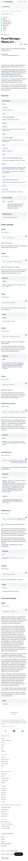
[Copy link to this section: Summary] (9, 96)
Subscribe (18, 854)
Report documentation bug (7, 824)
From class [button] (10, 217)
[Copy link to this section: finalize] (7, 603)
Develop (12, 11)
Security (3, 742)
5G (1, 768)
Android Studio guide (5, 807)
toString (5, 189)
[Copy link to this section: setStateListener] (12, 452)
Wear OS (3, 776)
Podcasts (3, 751)
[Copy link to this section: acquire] (7, 229)
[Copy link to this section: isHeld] (6, 294)
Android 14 (3, 795)
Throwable (5, 704)
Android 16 (3, 790)
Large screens (4, 773)
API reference (6, 6)
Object (8, 50)
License (7, 850)
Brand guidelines (14, 850)
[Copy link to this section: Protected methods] (17, 598)
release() (6, 85)
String (4, 185)
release (5, 137)
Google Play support (5, 826)
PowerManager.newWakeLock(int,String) (12, 76)
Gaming (3, 757)
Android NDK (4, 816)
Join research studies (5, 828)
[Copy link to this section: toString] (7, 566)
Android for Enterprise (6, 740)
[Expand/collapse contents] (9, 17)
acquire (5, 107)
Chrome (3, 839)
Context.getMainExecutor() (10, 489)
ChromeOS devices (5, 778)
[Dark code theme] (26, 236)
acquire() (6, 79)
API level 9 (7, 513)
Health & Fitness (4, 761)
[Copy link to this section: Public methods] (14, 225)
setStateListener (7, 167)
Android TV (3, 782)
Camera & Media (4, 763)
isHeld (4, 126)
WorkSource (13, 179)
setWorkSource (6, 179)
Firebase (3, 841)
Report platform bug (5, 821)
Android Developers (5, 11)
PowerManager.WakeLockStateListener (14, 168)
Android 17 (3, 788)
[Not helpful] (12, 14)
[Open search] (18, 1)
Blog (2, 749)
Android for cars (4, 780)
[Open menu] (2, 1)
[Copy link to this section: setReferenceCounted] (16, 404)
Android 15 (3, 792)
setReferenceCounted (8, 158)
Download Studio (4, 813)
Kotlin (21, 44)
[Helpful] (10, 14)
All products (4, 846)
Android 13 (3, 797)
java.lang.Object (4, 54)
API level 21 (7, 331)
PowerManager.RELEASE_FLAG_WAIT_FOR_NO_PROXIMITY (13, 365)
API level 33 (7, 455)
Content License (14, 721)
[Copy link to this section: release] (7, 328)
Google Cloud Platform (6, 843)
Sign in (24, 1)
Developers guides (5, 809)
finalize (10, 201)
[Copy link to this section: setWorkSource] (12, 511)
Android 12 (3, 799)
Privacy (2, 765)
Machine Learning (5, 759)
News (2, 747)
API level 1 (7, 34)
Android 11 (3, 801)
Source (2, 744)
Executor (14, 167)
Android (3, 738)
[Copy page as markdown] (20, 42)
